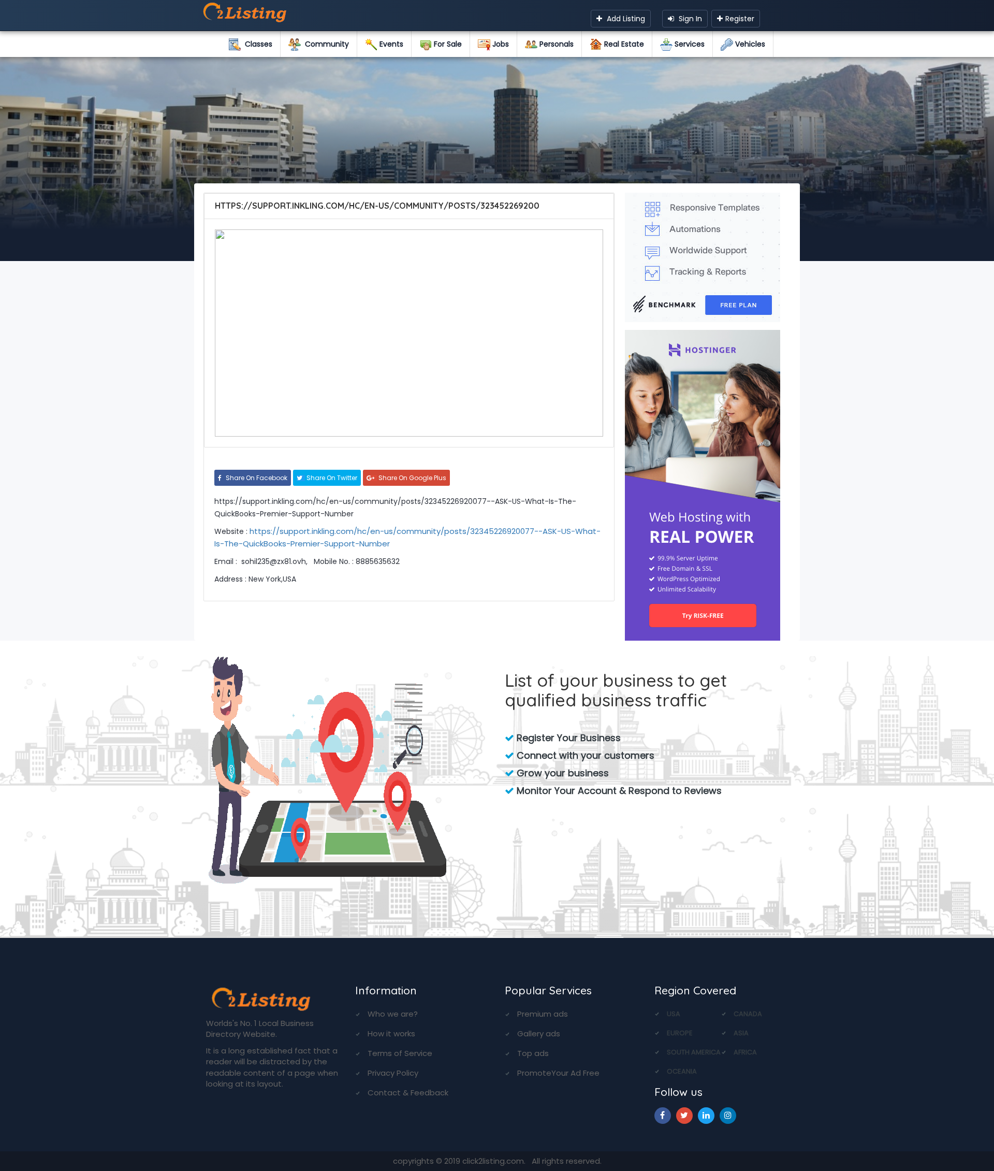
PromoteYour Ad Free (558, 1072)
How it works (391, 1033)
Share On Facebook (255, 477)
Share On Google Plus (411, 477)
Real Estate (623, 44)
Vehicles (749, 44)
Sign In (689, 18)
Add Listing (625, 18)
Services (689, 44)
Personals (555, 44)
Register (739, 18)
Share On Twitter (331, 477)
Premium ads (542, 1013)
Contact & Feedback (408, 1092)
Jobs (499, 44)
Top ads (533, 1053)
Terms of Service (400, 1053)
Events (390, 44)
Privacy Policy (393, 1072)
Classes (256, 44)
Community (325, 44)
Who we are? (393, 1013)
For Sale (447, 44)
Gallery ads (538, 1033)
